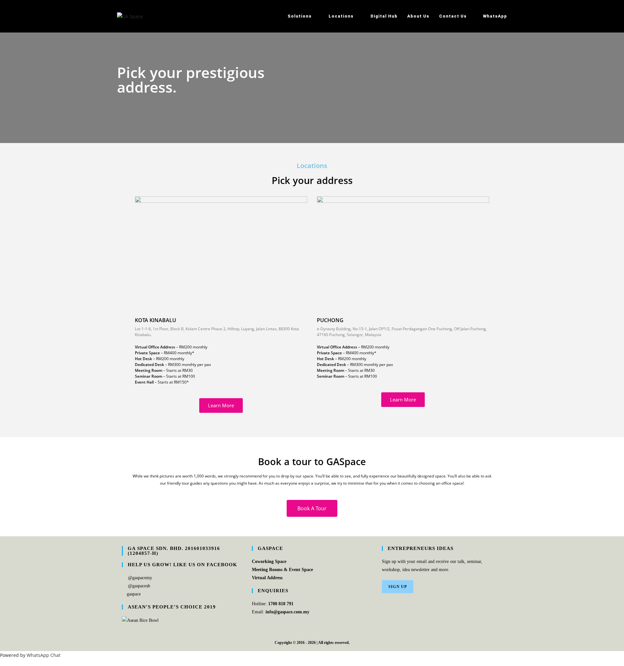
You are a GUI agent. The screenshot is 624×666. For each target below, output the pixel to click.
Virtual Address (267, 577)
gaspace (134, 594)
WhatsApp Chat (43, 655)
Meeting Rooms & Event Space (282, 569)
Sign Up (397, 586)
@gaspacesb (139, 585)
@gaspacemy (140, 577)
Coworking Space (269, 561)
